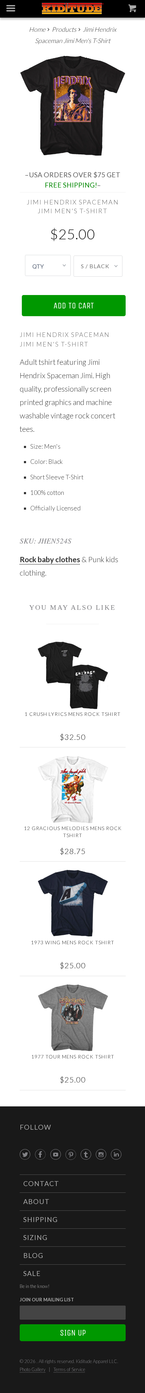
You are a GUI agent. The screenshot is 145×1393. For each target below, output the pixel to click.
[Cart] (133, 9)
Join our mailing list (47, 1299)
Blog (33, 1255)
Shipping (40, 1219)
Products (64, 29)
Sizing (35, 1237)
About (36, 1201)
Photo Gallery (32, 1369)
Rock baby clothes (50, 559)
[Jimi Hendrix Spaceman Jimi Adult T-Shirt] (73, 106)
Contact (41, 1183)
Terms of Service (69, 1369)
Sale (32, 1273)
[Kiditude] (72, 9)
